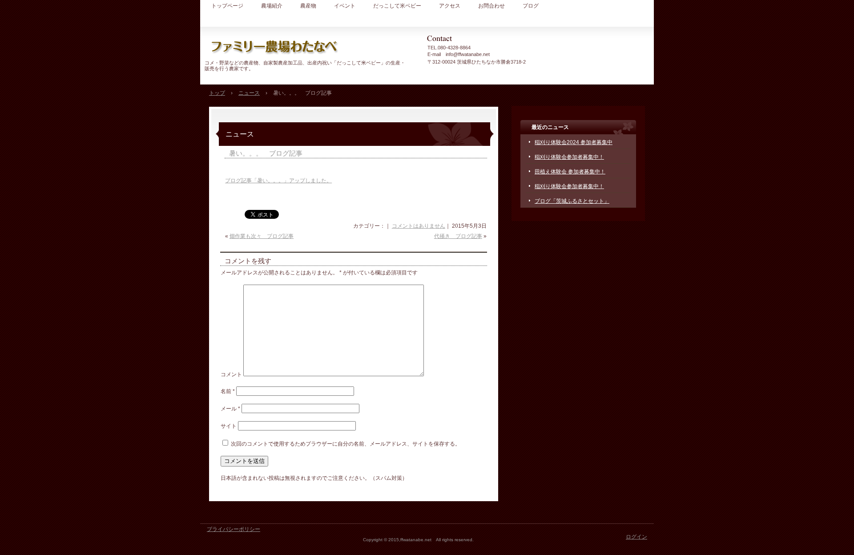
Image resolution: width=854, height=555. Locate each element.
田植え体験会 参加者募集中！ (570, 172)
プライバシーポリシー (233, 529)
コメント (231, 374)
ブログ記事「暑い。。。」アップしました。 (278, 180)
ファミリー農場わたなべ (307, 47)
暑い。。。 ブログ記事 (265, 153)
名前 (228, 391)
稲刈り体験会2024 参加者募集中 (573, 142)
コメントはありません (418, 226)
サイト (229, 426)
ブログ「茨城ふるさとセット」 (572, 201)
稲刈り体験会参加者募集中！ (569, 157)
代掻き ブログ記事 (458, 236)
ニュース (240, 134)
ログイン (636, 537)
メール (230, 409)
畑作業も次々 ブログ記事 (262, 236)
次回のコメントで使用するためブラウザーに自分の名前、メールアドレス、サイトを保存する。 (345, 444)
